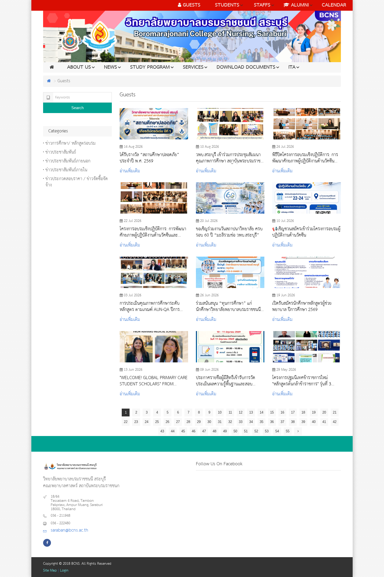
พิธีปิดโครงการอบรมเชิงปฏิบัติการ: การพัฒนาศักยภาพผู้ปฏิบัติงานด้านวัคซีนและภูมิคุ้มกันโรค (305, 158)
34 (251, 422)
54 (277, 431)
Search (77, 107)
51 (246, 431)
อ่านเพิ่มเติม (130, 171)
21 (334, 412)
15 (272, 412)
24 (146, 422)
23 (136, 422)
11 (230, 412)
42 (334, 422)
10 (220, 412)
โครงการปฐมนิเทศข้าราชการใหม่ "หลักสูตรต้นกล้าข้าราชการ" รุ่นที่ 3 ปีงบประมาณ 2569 (301, 381)
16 (282, 412)
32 (230, 422)
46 (193, 431)
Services (193, 67)
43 (162, 431)
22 (125, 422)
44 (172, 431)
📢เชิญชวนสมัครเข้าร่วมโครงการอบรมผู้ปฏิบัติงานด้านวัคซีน (306, 232)
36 (272, 422)
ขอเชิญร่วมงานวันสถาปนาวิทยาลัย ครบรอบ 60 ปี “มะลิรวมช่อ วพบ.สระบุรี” (229, 232)
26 (167, 422)
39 (303, 422)
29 (199, 422)
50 (235, 431)
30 (209, 422)
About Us (79, 67)
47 (204, 431)
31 (220, 422)
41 (324, 422)
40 (314, 422)
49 (225, 431)
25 (157, 422)
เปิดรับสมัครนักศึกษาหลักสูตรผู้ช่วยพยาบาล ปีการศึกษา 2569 (301, 307)
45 (183, 431)
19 (314, 412)
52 (256, 431)
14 (261, 412)
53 (267, 431)
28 (188, 422)
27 (178, 422)
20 (324, 412)
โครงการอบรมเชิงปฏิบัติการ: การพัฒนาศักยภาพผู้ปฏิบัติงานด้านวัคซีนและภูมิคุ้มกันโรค (153, 232)
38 (293, 422)
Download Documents (246, 67)
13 (251, 412)
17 (293, 412)
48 (214, 431)
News (110, 67)
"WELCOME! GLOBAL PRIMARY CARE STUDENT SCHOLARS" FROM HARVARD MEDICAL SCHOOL (154, 381)
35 (261, 422)
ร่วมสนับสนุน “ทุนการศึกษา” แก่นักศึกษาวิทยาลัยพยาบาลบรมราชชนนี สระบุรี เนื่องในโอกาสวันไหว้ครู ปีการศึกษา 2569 (228, 307)
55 (287, 431)
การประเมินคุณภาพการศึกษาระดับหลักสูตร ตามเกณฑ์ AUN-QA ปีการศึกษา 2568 (150, 307)
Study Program (150, 67)
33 (240, 422)
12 (240, 412)
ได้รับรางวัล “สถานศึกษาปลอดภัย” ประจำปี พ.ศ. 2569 (149, 158)
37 (282, 422)
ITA (291, 67)
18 (303, 412)
